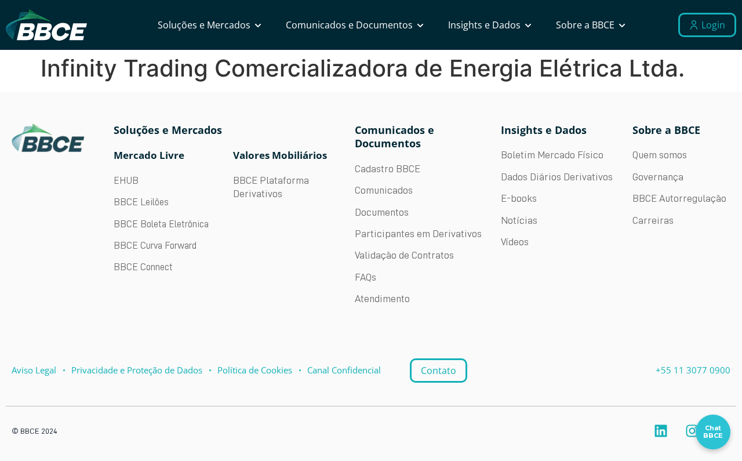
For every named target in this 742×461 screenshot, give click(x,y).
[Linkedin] (661, 431)
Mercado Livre (149, 155)
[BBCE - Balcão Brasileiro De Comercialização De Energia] (46, 25)
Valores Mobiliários (280, 155)
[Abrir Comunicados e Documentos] (420, 25)
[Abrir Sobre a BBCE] (622, 25)
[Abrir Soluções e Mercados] (257, 25)
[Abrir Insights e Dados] (528, 25)
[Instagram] (692, 431)
